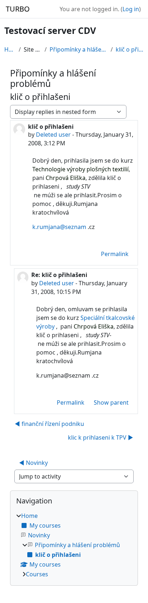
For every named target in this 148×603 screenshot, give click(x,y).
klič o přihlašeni (130, 49)
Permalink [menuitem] (115, 254)
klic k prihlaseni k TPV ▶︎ (100, 437)
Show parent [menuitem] (111, 402)
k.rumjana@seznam (59, 227)
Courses (37, 574)
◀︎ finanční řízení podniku (49, 424)
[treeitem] (74, 544)
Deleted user (53, 134)
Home (10, 49)
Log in (130, 9)
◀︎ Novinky (33, 463)
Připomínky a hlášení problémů (78, 49)
